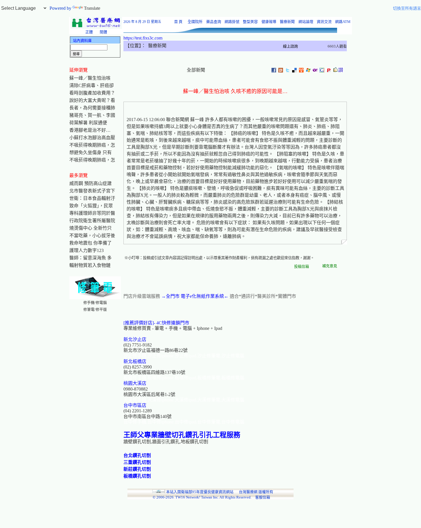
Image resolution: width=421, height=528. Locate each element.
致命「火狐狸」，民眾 (91, 205)
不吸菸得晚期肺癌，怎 (92, 145)
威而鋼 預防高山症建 (90, 183)
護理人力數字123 (86, 250)
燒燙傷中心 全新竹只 (90, 228)
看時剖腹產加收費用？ (92, 92)
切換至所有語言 (407, 8)
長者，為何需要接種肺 (92, 107)
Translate (92, 8)
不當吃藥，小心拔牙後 (92, 235)
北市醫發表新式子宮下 (92, 190)
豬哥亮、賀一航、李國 (92, 115)
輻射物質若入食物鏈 (90, 265)
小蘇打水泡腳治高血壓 (92, 137)
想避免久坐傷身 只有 (90, 152)
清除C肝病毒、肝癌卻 (91, 85)
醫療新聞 (145, 45)
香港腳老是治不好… (90, 130)
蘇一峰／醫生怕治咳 (90, 78)
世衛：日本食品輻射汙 (92, 198)
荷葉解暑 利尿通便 (88, 122)
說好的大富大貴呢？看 (92, 100)
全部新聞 (196, 70)
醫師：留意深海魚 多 (90, 257)
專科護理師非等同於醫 (92, 213)
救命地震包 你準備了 (90, 243)
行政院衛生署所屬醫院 (92, 220)
